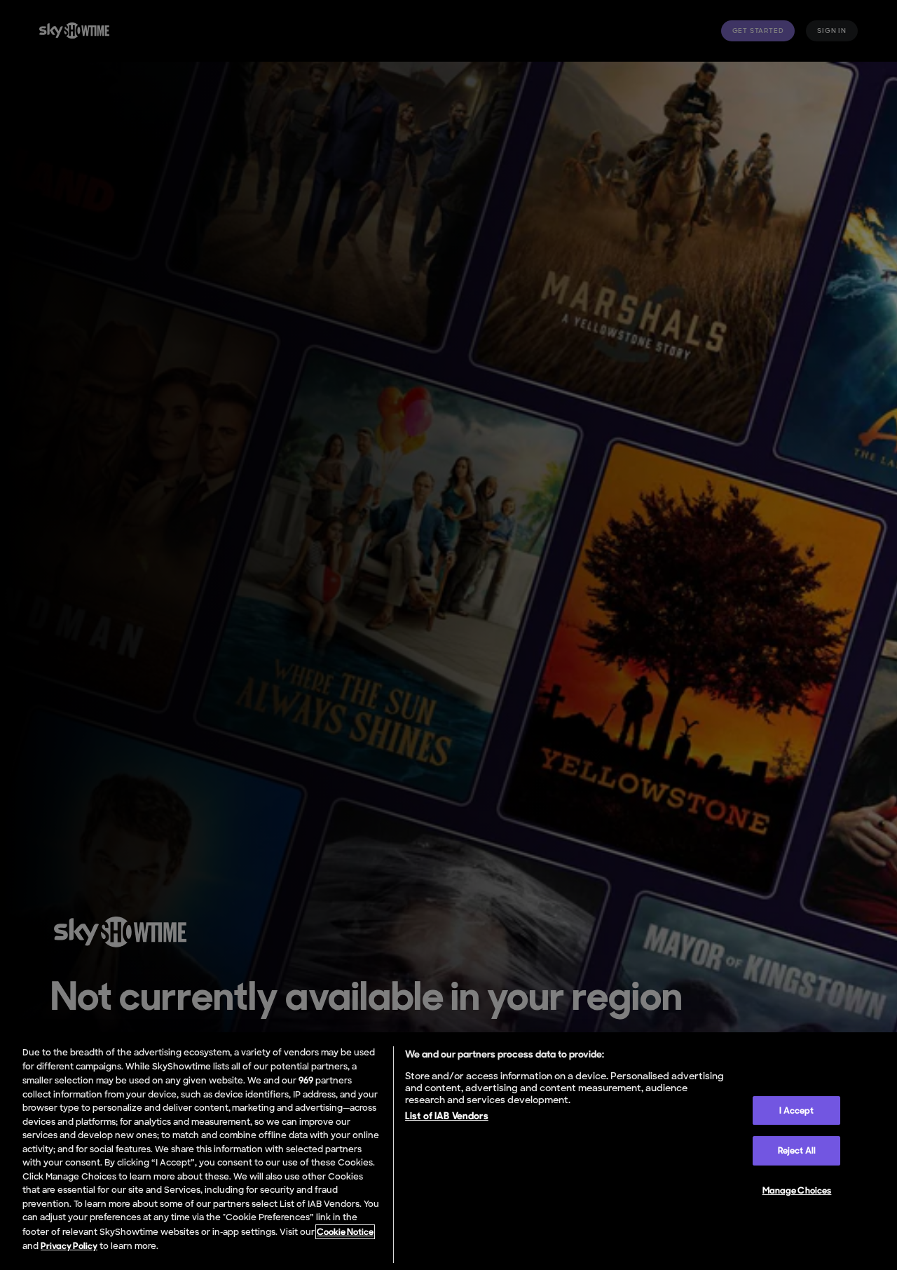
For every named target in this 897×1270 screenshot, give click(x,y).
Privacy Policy (69, 1246)
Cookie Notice (345, 1232)
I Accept (796, 1110)
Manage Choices (797, 1190)
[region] (448, 1151)
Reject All (797, 1150)
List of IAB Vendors (446, 1115)
